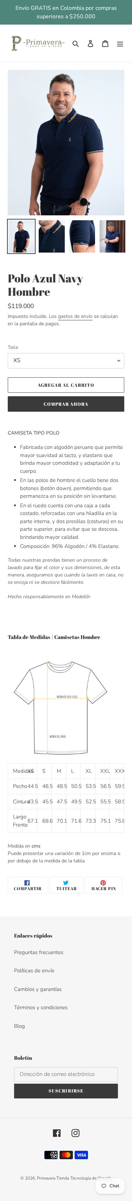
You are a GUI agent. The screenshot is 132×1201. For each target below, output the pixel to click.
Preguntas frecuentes (38, 952)
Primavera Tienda (53, 1178)
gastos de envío (75, 316)
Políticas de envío (34, 970)
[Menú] (120, 43)
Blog (19, 1026)
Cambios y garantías (38, 989)
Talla (13, 347)
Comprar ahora (66, 404)
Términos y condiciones (41, 1007)
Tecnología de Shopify (91, 1178)
